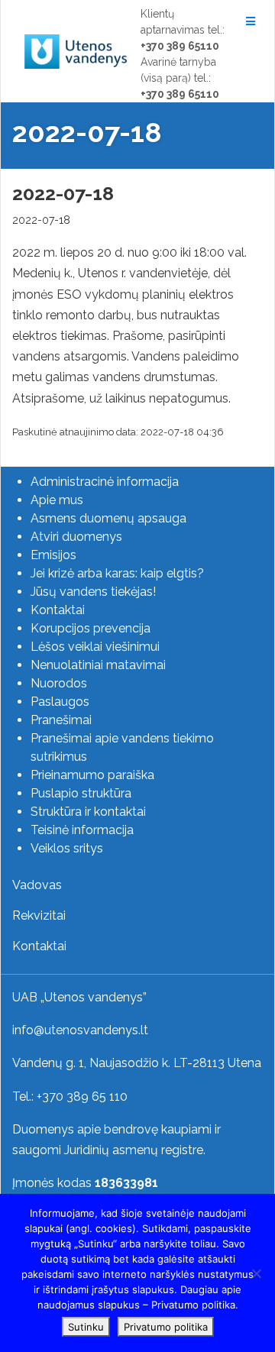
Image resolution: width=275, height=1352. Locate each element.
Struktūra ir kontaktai (88, 811)
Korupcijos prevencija (90, 628)
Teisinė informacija (82, 830)
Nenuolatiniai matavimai (98, 665)
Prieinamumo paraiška (92, 775)
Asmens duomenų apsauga (108, 518)
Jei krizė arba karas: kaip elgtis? (117, 573)
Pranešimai (61, 720)
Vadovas (37, 885)
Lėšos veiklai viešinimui (95, 646)
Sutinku (86, 1327)
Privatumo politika (166, 1327)
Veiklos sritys (67, 848)
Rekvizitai (39, 915)
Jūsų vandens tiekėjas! (93, 591)
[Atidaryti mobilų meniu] (248, 21)
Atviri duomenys (76, 536)
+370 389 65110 (180, 46)
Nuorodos (59, 683)
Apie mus (57, 500)
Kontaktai (58, 610)
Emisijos (53, 555)
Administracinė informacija (105, 481)
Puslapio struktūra (81, 793)
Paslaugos (60, 701)
